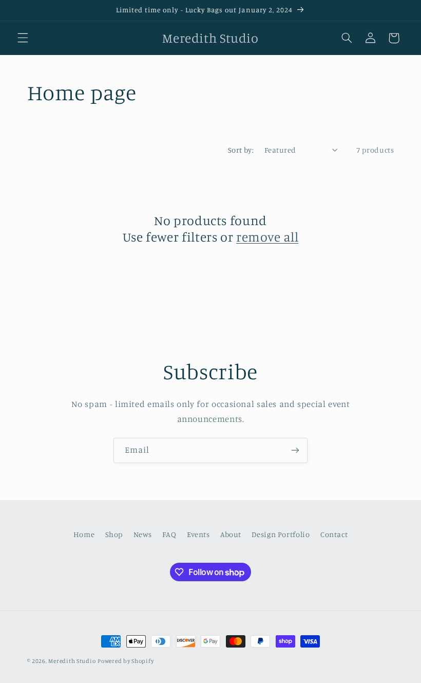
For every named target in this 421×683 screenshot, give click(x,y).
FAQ (169, 534)
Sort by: (241, 149)
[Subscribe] (295, 450)
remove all (267, 237)
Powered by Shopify (126, 660)
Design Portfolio (281, 534)
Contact (334, 534)
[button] (22, 38)
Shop (114, 534)
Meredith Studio (71, 660)
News (142, 534)
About (230, 534)
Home (84, 534)
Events (198, 534)
